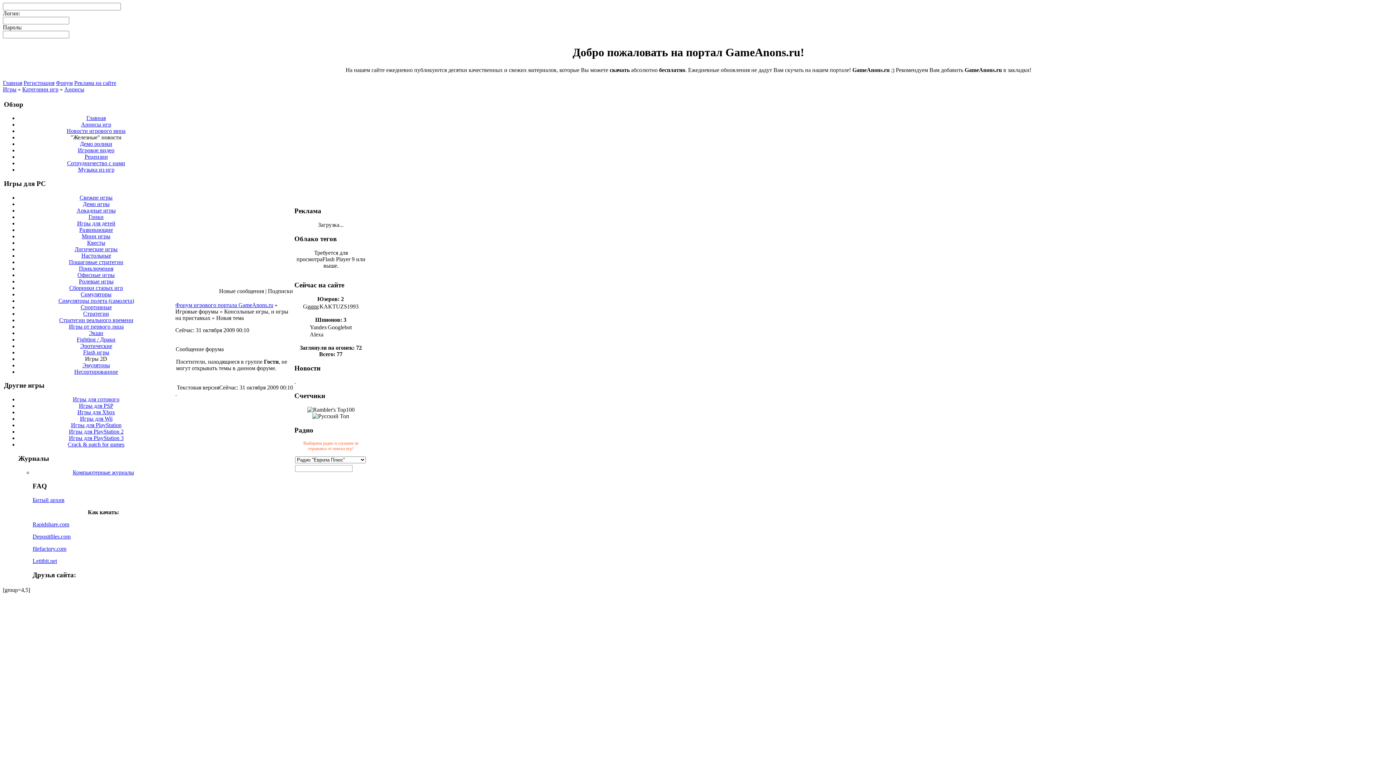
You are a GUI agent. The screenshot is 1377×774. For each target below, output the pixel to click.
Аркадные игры (96, 210)
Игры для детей (96, 223)
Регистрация (39, 83)
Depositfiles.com (52, 537)
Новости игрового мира (96, 131)
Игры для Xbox (96, 412)
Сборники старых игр (96, 288)
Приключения (96, 269)
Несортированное (96, 372)
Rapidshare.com (51, 524)
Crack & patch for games (96, 444)
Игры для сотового (96, 399)
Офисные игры (96, 275)
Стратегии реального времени (96, 320)
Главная (12, 83)
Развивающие (96, 230)
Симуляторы (96, 294)
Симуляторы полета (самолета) (96, 301)
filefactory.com (49, 549)
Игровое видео (96, 150)
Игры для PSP (96, 406)
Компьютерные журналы (103, 472)
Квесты (96, 243)
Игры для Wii (96, 419)
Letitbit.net (45, 561)
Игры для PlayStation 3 (96, 438)
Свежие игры (96, 198)
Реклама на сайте (95, 83)
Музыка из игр (96, 170)
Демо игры (96, 204)
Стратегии (96, 314)
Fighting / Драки (96, 339)
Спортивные (96, 307)
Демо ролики (96, 144)
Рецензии (96, 157)
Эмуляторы (96, 365)
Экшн (96, 333)
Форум (64, 83)
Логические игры (96, 249)
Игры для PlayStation (96, 425)
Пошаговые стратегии (96, 262)
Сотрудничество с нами (96, 163)
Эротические (96, 346)
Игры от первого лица (96, 327)
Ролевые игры (96, 281)
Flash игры (96, 352)
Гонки (96, 217)
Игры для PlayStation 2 (96, 432)
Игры (9, 89)
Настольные (96, 256)
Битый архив (49, 500)
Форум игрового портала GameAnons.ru (224, 305)
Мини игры (96, 236)
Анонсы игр (96, 124)
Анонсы (74, 89)
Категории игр (40, 89)
